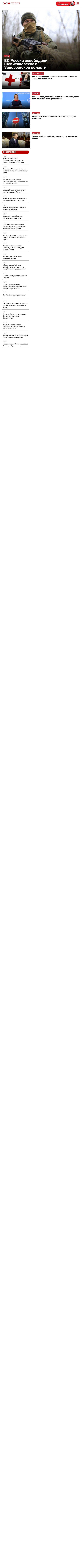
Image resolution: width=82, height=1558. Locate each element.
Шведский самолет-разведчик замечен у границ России (14, 191)
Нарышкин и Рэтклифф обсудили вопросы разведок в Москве (54, 137)
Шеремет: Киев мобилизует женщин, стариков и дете (13, 217)
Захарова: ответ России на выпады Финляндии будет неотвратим (15, 345)
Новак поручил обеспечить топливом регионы (12, 257)
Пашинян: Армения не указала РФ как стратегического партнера (15, 199)
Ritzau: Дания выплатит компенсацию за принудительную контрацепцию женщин (15, 286)
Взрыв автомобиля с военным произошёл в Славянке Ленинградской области (54, 78)
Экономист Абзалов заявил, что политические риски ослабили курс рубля (15, 171)
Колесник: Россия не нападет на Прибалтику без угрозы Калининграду (14, 316)
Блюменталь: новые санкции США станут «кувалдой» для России (54, 117)
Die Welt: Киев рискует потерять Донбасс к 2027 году (14, 208)
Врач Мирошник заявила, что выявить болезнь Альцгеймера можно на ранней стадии (14, 226)
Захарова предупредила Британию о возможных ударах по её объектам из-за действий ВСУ (55, 98)
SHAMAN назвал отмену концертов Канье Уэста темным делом (15, 336)
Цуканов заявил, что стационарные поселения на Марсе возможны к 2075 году (13, 160)
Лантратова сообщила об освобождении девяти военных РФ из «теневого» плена (15, 181)
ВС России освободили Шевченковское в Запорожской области (25, 64)
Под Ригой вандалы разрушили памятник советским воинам (14, 296)
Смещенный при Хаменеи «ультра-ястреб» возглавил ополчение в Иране (15, 305)
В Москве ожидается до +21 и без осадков (15, 277)
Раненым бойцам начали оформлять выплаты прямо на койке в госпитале (14, 326)
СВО (7, 56)
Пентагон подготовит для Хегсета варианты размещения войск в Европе (15, 237)
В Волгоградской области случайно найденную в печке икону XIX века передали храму (14, 267)
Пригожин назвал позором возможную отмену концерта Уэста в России (13, 248)
